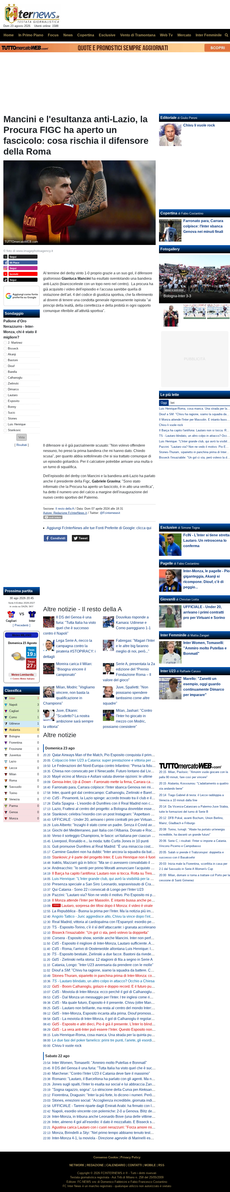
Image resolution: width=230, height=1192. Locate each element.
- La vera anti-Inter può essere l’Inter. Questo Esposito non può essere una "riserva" (122, 1029)
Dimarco (13, 389)
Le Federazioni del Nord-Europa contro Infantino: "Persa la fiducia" (105, 766)
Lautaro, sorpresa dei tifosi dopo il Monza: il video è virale (103, 906)
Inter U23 (168, 671)
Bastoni (13, 360)
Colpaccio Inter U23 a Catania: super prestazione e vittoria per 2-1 (104, 760)
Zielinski (13, 383)
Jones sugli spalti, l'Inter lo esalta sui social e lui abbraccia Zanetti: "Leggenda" (114, 1084)
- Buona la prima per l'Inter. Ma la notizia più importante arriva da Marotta (121, 911)
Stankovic (14, 430)
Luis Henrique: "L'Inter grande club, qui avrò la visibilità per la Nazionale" (110, 879)
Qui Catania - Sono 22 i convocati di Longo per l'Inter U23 (98, 889)
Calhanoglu (15, 377)
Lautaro (13, 395)
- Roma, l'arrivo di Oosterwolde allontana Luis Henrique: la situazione (111, 949)
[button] (21, 437)
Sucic (11, 412)
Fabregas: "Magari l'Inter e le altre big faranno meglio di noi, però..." (135, 646)
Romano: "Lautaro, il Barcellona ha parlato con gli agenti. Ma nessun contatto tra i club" (121, 1079)
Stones (12, 418)
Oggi (164, 402)
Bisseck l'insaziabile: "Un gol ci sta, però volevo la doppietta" (100, 932)
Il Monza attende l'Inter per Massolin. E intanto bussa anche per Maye (107, 900)
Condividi (57, 538)
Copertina (168, 213)
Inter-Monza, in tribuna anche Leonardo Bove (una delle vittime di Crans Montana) (117, 1116)
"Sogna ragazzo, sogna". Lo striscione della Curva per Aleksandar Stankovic (113, 1090)
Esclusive (168, 527)
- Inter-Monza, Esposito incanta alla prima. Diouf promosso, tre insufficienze (116, 1013)
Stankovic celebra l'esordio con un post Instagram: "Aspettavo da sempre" (110, 814)
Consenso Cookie (105, 1157)
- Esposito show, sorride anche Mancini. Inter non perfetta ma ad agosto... (117, 938)
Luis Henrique (17, 424)
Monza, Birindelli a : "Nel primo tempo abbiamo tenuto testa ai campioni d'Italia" (118, 1133)
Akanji (12, 354)
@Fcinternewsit (110, 513)
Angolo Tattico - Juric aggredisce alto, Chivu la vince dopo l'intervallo (106, 916)
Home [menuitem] (9, 35)
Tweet (83, 538)
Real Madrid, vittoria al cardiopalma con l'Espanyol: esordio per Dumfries (110, 922)
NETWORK (76, 1165)
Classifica (13, 690)
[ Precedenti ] (21, 625)
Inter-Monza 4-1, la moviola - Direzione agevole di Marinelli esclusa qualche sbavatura (120, 1138)
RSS (161, 1165)
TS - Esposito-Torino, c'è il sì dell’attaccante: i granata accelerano (104, 927)
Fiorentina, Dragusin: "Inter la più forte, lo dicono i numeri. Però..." (104, 1095)
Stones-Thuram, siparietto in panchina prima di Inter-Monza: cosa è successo (113, 976)
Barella (12, 371)
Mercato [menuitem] (184, 35)
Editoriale (168, 118)
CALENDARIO (115, 1165)
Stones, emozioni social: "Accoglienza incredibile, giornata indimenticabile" (112, 1100)
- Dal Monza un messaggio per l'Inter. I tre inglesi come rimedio (106, 997)
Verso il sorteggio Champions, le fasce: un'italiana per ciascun (104, 836)
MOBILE (150, 1165)
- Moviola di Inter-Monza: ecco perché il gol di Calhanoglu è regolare (110, 992)
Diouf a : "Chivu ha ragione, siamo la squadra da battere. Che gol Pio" (110, 970)
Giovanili (167, 599)
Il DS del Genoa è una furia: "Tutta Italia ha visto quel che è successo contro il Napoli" (120, 1068)
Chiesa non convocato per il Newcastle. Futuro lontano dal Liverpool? (107, 771)
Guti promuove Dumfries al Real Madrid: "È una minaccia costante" (105, 846)
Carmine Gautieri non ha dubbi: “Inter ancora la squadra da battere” (105, 852)
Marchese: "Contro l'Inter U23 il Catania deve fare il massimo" (101, 1073)
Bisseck (13, 348)
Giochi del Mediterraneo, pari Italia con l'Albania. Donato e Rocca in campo (111, 830)
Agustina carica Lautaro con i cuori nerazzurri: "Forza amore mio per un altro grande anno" (123, 1127)
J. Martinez (15, 342)
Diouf (11, 366)
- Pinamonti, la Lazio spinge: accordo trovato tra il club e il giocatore (109, 798)
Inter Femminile (173, 635)
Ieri (172, 402)
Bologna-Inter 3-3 (177, 296)
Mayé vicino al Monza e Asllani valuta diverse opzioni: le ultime (102, 776)
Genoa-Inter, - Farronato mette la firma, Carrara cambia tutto (109, 782)
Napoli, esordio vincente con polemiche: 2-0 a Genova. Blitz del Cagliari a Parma (116, 1111)
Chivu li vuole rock (67, 1046)
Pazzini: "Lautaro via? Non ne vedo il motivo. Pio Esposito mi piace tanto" (110, 895)
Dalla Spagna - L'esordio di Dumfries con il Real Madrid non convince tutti (110, 803)
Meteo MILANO (21, 635)
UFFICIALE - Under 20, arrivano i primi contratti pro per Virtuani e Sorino (109, 819)
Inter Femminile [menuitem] (209, 35)
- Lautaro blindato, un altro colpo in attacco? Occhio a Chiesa (103, 981)
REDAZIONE (95, 1165)
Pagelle (166, 563)
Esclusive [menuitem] (107, 35)
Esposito (13, 401)
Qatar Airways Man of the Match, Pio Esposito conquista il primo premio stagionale (117, 755)
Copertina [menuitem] (85, 35)
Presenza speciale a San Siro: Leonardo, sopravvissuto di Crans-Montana (111, 884)
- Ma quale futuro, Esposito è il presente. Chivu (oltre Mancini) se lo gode (113, 1002)
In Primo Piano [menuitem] (30, 35)
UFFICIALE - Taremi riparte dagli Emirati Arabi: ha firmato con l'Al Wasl (108, 1106)
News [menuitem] (68, 35)
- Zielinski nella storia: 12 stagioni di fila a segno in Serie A (102, 959)
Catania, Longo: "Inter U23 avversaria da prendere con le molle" (102, 965)
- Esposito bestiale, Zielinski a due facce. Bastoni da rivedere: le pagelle (112, 954)
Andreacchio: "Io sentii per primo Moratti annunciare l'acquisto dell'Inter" (109, 868)
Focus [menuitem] (53, 35)
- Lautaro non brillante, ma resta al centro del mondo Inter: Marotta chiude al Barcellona (125, 1008)
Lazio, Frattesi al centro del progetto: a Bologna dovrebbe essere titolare (109, 809)
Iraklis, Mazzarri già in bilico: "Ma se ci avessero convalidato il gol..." (106, 863)
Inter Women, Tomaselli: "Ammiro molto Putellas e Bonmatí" (99, 1063)
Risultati (21, 445)
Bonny (12, 406)
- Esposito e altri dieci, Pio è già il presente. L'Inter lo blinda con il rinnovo (114, 1024)
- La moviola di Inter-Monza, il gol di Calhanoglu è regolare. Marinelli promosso (118, 1019)
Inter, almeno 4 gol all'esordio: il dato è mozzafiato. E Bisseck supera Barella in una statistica (125, 1122)
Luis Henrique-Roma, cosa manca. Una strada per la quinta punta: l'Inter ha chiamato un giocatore (130, 1035)
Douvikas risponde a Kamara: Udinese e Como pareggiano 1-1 (133, 622)
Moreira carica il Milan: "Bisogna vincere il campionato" (74, 669)
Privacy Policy (130, 1157)
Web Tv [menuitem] (166, 35)
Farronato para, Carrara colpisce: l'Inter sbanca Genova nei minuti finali (108, 787)
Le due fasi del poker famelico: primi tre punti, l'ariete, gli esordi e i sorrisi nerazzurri (118, 1040)
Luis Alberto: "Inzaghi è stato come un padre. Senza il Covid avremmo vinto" (112, 825)
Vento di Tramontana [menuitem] (137, 35)
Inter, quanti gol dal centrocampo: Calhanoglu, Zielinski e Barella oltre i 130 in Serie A (120, 793)
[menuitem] (226, 35)
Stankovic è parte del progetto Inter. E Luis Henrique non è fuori (103, 857)
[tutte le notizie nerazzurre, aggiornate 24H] (32, 14)
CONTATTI (135, 1165)
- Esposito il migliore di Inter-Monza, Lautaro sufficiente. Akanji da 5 (109, 943)
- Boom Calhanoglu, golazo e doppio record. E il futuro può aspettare (110, 986)
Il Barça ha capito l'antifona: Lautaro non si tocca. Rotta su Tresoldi (105, 873)
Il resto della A (64, 508)
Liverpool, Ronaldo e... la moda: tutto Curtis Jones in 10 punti (100, 841)
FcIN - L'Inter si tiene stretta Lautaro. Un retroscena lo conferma (206, 540)
